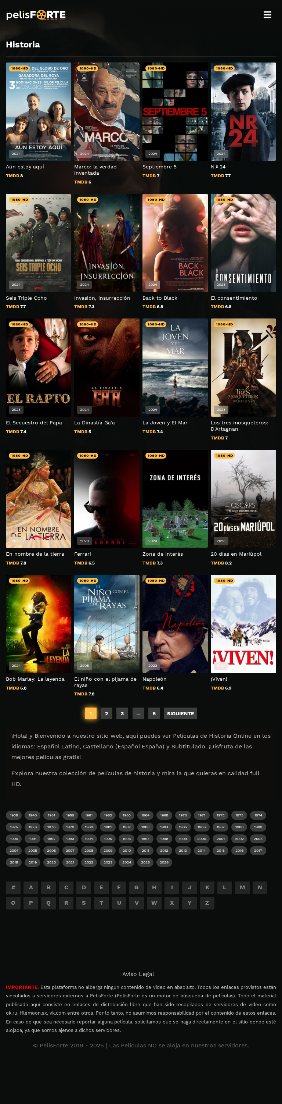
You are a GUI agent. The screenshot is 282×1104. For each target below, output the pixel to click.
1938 (14, 815)
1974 (258, 815)
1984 (164, 827)
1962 (108, 815)
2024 (126, 862)
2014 (202, 850)
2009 (108, 850)
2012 (164, 850)
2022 (88, 862)
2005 (32, 850)
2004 (14, 850)
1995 (108, 838)
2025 (145, 862)
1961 (89, 815)
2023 (108, 862)
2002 (239, 838)
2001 (221, 838)
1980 (89, 827)
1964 (145, 815)
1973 (239, 815)
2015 (221, 850)
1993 (70, 838)
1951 (51, 815)
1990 (14, 838)
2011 (145, 850)
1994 (89, 838)
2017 (258, 850)
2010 (127, 850)
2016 (239, 850)
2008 (88, 850)
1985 (183, 827)
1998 (164, 838)
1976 (33, 827)
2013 (183, 850)
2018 (14, 862)
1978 (51, 827)
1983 (145, 827)
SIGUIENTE (180, 713)
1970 (183, 815)
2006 (51, 850)
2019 (33, 862)
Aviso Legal (138, 974)
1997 (145, 838)
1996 (127, 838)
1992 (51, 838)
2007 (70, 850)
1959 (70, 815)
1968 (164, 815)
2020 (51, 862)
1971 (201, 815)
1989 (258, 827)
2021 (70, 862)
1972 (221, 815)
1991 (32, 838)
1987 (221, 827)
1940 (33, 815)
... (138, 713)
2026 (164, 862)
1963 (127, 815)
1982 (127, 827)
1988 (239, 827)
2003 (258, 838)
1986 (202, 827)
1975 (14, 827)
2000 (201, 838)
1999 (183, 838)
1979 (70, 827)
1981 (108, 827)
